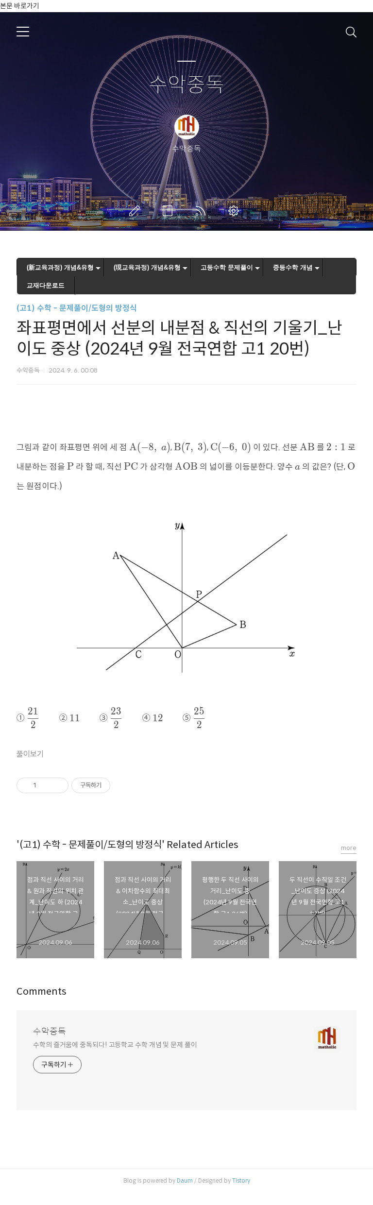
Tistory (241, 1180)
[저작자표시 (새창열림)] (114, 785)
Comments (42, 991)
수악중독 (186, 85)
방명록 (169, 211)
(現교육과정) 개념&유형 (147, 267)
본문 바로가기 (19, 5)
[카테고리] (23, 31)
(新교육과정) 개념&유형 (60, 267)
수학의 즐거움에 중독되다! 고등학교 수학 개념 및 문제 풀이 (115, 1044)
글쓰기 (136, 211)
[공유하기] (45, 785)
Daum (185, 1180)
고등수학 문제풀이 (227, 267)
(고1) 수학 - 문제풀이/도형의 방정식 (77, 308)
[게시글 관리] (57, 785)
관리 (235, 211)
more (348, 848)
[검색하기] (351, 31)
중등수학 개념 (293, 267)
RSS (202, 211)
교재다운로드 (46, 285)
